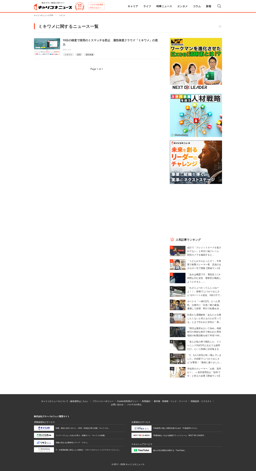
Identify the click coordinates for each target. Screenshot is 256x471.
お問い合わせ (117, 404)
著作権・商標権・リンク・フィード (170, 401)
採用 (79, 54)
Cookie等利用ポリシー (127, 401)
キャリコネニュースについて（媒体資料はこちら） (65, 401)
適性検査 (89, 54)
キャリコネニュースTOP (43, 15)
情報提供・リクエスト (201, 401)
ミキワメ (68, 54)
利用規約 (146, 401)
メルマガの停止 (134, 404)
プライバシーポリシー (103, 401)
